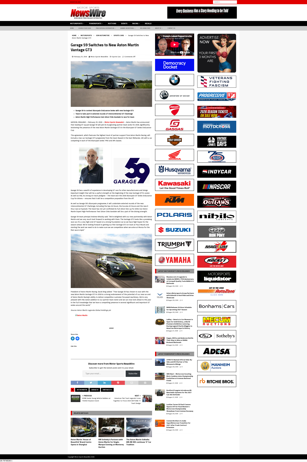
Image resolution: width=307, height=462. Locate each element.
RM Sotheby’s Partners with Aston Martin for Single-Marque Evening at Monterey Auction (111, 443)
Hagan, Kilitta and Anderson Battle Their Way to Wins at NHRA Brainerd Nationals (179, 340)
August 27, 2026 (173, 331)
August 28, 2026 (173, 286)
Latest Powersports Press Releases (173, 354)
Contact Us (171, 28)
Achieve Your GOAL (85, 28)
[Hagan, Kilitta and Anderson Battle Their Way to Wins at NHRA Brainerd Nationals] (160, 340)
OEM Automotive (102, 35)
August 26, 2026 (173, 414)
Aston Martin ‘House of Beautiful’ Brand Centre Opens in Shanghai (81, 442)
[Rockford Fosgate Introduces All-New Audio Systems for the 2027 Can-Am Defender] (160, 392)
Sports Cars (116, 57)
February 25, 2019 (80, 57)
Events (124, 23)
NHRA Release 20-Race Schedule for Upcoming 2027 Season (179, 308)
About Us (158, 28)
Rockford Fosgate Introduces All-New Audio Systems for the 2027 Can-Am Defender (179, 392)
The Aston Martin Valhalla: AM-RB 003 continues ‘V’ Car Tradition (138, 442)
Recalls (148, 23)
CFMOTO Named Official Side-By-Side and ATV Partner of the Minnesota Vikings (179, 361)
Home (72, 28)
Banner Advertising (127, 28)
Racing (135, 23)
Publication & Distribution (105, 28)
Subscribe (133, 373)
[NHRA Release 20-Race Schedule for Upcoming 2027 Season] (160, 309)
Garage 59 (94, 390)
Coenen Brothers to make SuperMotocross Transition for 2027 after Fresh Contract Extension (178, 424)
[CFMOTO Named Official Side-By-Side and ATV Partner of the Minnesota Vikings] (160, 362)
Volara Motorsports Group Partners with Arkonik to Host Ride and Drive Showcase (180, 295)
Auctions (112, 23)
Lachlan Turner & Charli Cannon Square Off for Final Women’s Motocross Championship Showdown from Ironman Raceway (179, 407)
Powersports (95, 23)
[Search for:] (225, 2)
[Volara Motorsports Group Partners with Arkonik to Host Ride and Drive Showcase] (160, 295)
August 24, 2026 (173, 345)
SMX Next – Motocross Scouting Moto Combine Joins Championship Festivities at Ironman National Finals (179, 377)
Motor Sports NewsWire (99, 57)
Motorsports (76, 23)
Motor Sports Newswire (114, 122)
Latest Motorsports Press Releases (174, 271)
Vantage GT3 (107, 390)
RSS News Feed (145, 28)
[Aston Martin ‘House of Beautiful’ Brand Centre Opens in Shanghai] (84, 427)
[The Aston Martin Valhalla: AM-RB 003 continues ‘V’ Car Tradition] (139, 427)
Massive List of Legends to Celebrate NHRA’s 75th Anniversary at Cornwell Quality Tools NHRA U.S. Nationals (180, 280)
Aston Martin (82, 390)
